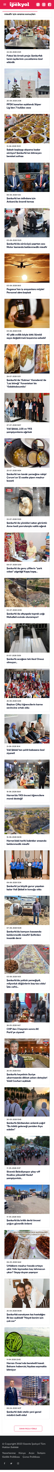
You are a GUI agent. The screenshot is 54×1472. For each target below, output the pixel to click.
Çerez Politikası (31, 1457)
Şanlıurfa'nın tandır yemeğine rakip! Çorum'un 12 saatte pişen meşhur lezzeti (26, 477)
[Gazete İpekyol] (19, 4)
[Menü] (4, 4)
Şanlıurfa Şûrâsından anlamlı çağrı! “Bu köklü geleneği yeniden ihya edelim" (26, 1126)
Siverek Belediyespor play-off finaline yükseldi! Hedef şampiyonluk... (23, 1175)
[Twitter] (11, 1463)
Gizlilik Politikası (11, 1457)
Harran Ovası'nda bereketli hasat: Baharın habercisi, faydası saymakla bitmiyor (27, 1366)
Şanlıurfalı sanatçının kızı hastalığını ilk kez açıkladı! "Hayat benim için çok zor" (26, 1317)
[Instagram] (18, 1463)
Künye (22, 1453)
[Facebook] (4, 1463)
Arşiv (31, 1453)
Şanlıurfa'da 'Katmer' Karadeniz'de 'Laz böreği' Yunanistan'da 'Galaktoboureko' (26, 383)
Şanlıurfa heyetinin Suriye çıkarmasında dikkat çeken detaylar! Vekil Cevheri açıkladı (27, 1077)
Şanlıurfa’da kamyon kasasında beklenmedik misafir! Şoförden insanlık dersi (24, 935)
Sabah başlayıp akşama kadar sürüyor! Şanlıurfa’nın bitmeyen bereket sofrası (24, 153)
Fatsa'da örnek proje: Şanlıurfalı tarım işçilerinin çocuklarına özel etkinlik (25, 59)
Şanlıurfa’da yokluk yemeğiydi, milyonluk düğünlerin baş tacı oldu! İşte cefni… (26, 983)
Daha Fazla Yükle (28, 1429)
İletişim (41, 1453)
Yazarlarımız (9, 1453)
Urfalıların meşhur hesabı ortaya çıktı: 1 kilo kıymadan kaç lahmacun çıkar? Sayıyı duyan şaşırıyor (26, 1269)
